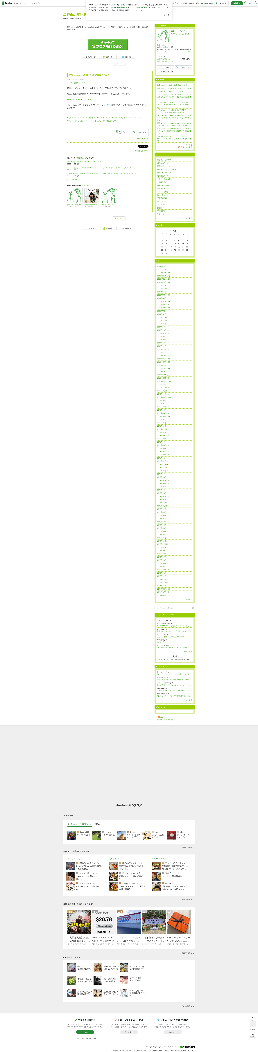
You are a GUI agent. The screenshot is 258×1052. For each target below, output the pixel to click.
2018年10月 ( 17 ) (163, 432)
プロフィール (175, 34)
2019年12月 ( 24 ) (163, 388)
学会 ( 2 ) (160, 214)
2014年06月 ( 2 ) (163, 595)
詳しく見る (129, 1032)
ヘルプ (192, 1050)
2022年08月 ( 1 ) (163, 298)
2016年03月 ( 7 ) (163, 531)
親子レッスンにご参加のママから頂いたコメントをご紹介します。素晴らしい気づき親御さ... (174, 124)
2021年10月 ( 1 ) (163, 324)
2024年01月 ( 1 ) (163, 266)
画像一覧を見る (186, 147)
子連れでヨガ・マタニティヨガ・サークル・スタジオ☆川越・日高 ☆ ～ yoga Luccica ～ (174, 691)
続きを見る (188, 51)
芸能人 (97, 824)
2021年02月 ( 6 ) (163, 343)
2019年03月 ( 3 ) (163, 416)
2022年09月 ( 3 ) (163, 295)
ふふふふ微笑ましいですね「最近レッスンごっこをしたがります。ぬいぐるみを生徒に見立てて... (102, 168)
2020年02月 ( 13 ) (164, 381)
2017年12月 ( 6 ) (163, 464)
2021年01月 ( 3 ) (163, 346)
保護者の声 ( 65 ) (163, 163)
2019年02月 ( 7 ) (163, 420)
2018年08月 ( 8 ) (163, 439)
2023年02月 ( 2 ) (163, 279)
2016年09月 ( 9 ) (163, 512)
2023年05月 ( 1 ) (163, 269)
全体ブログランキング (164, 59)
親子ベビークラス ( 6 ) (165, 166)
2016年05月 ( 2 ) (163, 525)
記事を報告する (142, 151)
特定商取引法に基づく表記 (176, 1050)
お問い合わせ (126, 1050)
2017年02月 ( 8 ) (163, 496)
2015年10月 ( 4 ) (163, 547)
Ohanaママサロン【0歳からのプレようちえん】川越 (174, 626)
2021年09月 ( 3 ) (163, 327)
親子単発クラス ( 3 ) (164, 173)
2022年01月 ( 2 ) (163, 314)
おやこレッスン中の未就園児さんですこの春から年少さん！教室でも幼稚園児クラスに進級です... (174, 131)
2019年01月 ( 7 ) (163, 423)
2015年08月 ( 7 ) (163, 554)
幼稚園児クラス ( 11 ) (164, 176)
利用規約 (139, 1050)
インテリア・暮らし (74, 859)
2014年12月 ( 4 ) (163, 579)
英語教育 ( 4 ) (162, 211)
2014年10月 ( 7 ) (163, 586)
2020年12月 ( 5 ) (163, 349)
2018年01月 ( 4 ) (163, 461)
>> (180, 231)
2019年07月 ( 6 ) (163, 404)
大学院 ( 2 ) (161, 208)
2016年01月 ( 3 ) (163, 538)
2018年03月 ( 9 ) (163, 455)
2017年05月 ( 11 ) (163, 487)
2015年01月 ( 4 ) (163, 576)
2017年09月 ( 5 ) (163, 474)
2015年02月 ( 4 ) (163, 573)
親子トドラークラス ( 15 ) (166, 169)
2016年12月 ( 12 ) (163, 503)
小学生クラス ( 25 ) (164, 179)
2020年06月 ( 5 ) (163, 368)
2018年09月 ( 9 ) (163, 435)
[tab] (79, 824)
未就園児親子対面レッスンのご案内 (170, 91)
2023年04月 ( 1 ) (163, 273)
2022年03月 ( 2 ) (163, 308)
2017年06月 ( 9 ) (163, 483)
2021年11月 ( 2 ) (163, 321)
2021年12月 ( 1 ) (163, 317)
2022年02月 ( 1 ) (163, 311)
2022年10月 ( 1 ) (163, 292)
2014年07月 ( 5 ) (163, 592)
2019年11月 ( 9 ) (163, 391)
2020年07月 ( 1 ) (163, 365)
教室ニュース (78, 83)
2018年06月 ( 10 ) (163, 445)
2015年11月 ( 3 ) (163, 544)
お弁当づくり (114, 859)
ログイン (250, 3)
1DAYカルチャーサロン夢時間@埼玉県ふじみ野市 (174, 696)
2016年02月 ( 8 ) (163, 535)
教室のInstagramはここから (79, 99)
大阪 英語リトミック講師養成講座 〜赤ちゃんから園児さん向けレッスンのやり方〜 (174, 680)
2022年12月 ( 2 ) (163, 285)
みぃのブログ (162, 642)
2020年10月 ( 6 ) (163, 356)
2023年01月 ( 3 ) (163, 282)
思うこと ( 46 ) (162, 201)
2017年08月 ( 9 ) (163, 477)
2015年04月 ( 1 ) (163, 567)
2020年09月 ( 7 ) (163, 359)
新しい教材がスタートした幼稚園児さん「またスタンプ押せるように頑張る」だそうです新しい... (174, 118)
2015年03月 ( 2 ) (163, 570)
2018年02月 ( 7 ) (163, 458)
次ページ (119, 64)
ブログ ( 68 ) (161, 205)
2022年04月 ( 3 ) (163, 305)
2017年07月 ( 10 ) (163, 480)
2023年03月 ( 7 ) (163, 276)
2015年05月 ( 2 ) (163, 563)
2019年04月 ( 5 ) (163, 413)
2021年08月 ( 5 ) (163, 330)
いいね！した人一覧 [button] (141, 139)
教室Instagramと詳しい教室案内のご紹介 (89, 75)
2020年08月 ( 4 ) (163, 362)
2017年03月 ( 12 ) (163, 493)
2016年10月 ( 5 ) (163, 509)
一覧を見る (188, 145)
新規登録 (236, 3)
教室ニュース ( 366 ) (164, 160)
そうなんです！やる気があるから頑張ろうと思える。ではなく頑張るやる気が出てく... (174, 111)
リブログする (141, 132)
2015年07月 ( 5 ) (163, 557)
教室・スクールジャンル (165, 62)
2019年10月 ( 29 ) (163, 394)
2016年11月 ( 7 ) (163, 506)
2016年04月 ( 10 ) (164, 528)
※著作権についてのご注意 (165, 719)
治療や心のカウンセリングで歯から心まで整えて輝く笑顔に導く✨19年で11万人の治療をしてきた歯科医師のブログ (174, 631)
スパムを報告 (113, 1050)
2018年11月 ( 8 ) (163, 429)
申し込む (172, 1032)
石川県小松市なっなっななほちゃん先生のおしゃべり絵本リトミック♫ (174, 648)
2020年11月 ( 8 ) (163, 353)
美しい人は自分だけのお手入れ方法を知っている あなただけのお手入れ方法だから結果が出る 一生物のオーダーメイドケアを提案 (174, 637)
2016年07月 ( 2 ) (163, 519)
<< (170, 231)
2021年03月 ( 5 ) (163, 340)
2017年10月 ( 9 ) (163, 471)
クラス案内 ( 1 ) (162, 189)
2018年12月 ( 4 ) (163, 426)
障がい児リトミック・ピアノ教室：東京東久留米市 (174, 674)
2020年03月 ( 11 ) (164, 378)
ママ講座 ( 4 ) (162, 182)
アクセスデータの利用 (154, 1050)
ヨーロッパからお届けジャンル (79, 824)
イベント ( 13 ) (162, 192)
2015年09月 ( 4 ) (163, 551)
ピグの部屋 (185, 34)
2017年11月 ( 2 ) (163, 467)
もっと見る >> (72, 179)
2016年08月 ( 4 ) (163, 515)
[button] (253, 1034)
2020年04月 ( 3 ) (163, 375)
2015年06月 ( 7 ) (163, 560)
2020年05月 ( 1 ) (163, 372)
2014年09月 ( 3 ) (163, 589)
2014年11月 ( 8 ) (163, 583)
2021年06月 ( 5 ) (163, 337)
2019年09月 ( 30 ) (164, 397)
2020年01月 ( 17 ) (163, 384)
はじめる (85, 1032)
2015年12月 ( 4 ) (163, 541)
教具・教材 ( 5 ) (163, 195)
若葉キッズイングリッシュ (181, 31)
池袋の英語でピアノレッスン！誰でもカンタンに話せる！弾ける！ (174, 685)
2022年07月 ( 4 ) (163, 301)
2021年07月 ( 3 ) (163, 333)
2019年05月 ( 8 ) (163, 410)
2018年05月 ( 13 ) (163, 448)
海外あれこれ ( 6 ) (163, 185)
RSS (161, 717)
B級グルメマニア (159, 859)
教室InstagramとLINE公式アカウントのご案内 (84, 162)
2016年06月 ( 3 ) (163, 522)
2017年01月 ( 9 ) (163, 499)
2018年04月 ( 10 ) (164, 451)
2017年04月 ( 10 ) (164, 490)
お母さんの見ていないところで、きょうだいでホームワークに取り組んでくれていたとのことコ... (174, 138)
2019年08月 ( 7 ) (163, 400)
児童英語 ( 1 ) (162, 198)
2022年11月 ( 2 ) (163, 289)
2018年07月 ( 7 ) (163, 442)
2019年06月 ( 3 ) (163, 407)
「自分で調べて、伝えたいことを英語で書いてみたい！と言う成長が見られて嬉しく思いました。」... (104, 174)
